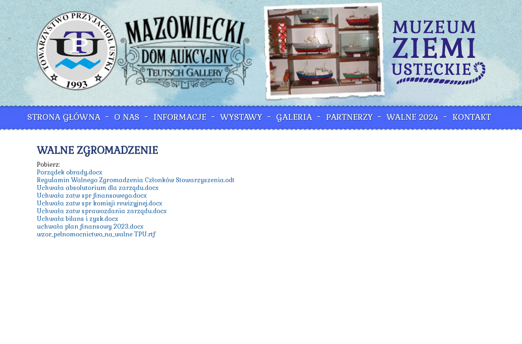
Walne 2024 (412, 117)
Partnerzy (349, 117)
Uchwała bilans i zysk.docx (77, 219)
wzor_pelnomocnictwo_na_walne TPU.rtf (96, 234)
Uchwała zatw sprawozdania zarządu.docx (102, 211)
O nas (126, 117)
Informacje (179, 117)
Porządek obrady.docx (69, 172)
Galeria (294, 117)
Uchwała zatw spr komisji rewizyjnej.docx (99, 203)
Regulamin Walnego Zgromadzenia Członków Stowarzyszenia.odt (135, 180)
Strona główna (63, 117)
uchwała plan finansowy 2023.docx (90, 226)
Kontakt (471, 117)
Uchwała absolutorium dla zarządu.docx (98, 188)
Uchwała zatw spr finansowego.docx (92, 195)
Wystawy (241, 117)
